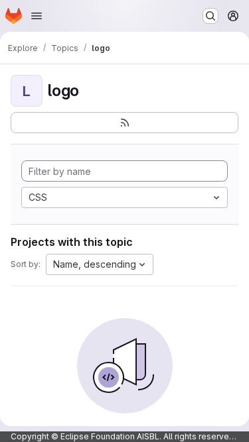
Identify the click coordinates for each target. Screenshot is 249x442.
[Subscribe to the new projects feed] (124, 122)
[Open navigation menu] (36, 16)
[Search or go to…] (210, 16)
